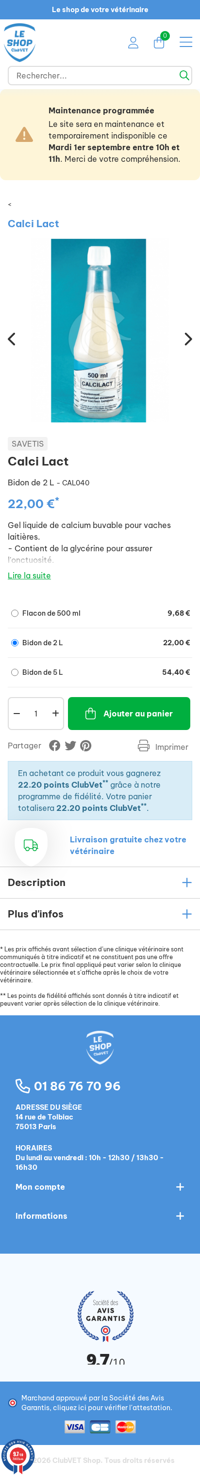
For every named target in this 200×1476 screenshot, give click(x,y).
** (105, 782)
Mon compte (40, 1187)
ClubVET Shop (76, 1460)
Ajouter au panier (138, 713)
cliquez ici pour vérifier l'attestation (111, 1407)
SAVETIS (28, 444)
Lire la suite (29, 575)
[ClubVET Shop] (100, 1058)
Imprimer (170, 747)
